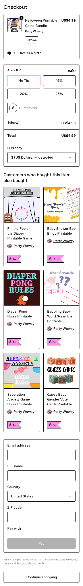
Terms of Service (27, 563)
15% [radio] (59, 80)
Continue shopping (41, 577)
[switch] (11, 53)
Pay (41, 543)
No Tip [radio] (23, 80)
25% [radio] (59, 94)
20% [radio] (24, 94)
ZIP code (14, 507)
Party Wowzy (34, 31)
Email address (18, 445)
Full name (15, 466)
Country (13, 487)
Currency (14, 148)
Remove (32, 39)
